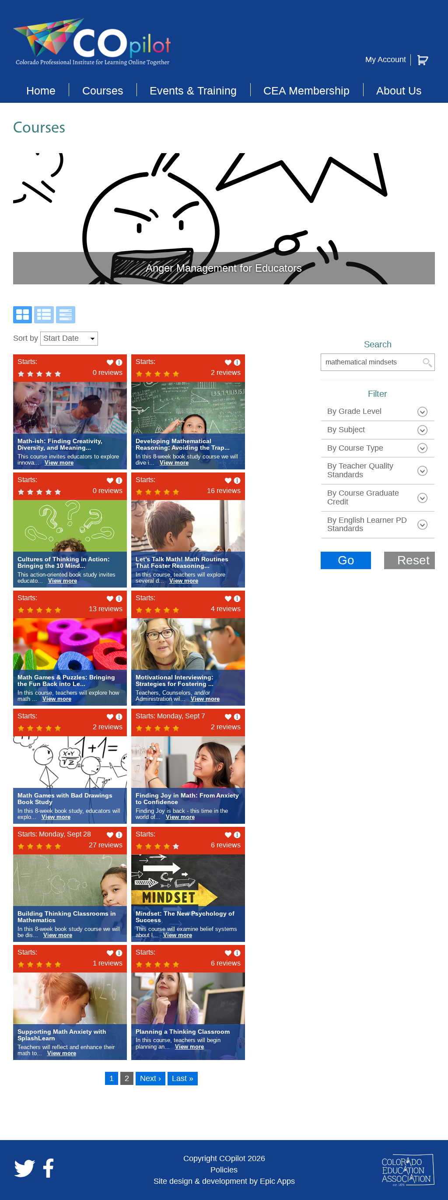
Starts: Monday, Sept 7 (170, 716)
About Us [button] (399, 90)
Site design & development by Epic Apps (224, 1181)
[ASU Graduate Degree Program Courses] (65, 314)
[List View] (44, 314)
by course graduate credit (363, 497)
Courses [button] (102, 90)
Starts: (27, 361)
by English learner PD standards (367, 524)
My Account (385, 59)
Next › (150, 1078)
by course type (355, 448)
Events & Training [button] (193, 90)
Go (346, 560)
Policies (224, 1169)
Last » (182, 1078)
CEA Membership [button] (306, 90)
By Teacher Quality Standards (360, 470)
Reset (413, 560)
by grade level (354, 411)
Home (41, 90)
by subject (346, 429)
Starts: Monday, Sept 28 (54, 834)
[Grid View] (22, 314)
